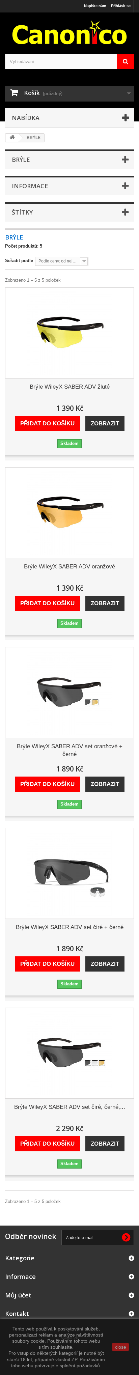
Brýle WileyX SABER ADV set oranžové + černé (69, 750)
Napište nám (95, 6)
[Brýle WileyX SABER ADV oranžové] (69, 513)
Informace (30, 186)
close (120, 1347)
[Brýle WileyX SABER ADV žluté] (69, 333)
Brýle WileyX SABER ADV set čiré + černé (69, 927)
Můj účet (18, 1295)
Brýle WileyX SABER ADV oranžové (69, 566)
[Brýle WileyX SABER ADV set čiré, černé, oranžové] (69, 1053)
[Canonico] (69, 32)
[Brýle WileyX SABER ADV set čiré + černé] (69, 873)
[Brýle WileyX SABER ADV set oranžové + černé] (69, 692)
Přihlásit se (121, 6)
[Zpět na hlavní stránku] (12, 138)
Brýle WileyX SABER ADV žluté (70, 387)
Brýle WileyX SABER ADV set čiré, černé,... (69, 1107)
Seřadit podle (19, 260)
